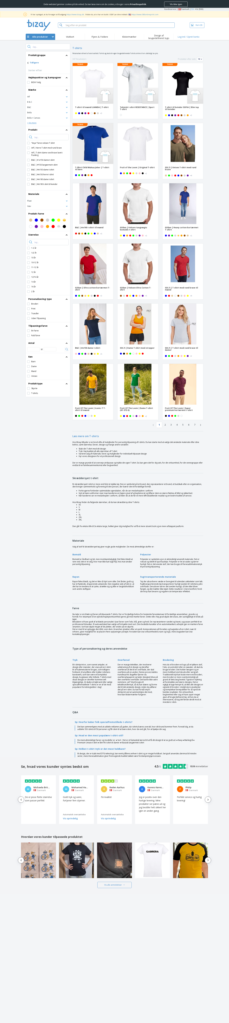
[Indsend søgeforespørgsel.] (29, 46)
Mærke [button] (32, 89)
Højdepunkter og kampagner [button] (44, 77)
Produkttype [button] (35, 383)
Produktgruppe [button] (36, 55)
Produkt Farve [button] (36, 213)
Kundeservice (170, 9)
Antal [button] (31, 342)
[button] (48, 96)
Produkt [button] (32, 129)
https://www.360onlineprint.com (144, 14)
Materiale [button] (33, 193)
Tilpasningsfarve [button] (38, 325)
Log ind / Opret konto (188, 36)
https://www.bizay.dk (75, 14)
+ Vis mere (31, 123)
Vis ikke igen (176, 4)
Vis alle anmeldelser (113, 885)
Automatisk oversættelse (74, 814)
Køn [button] (30, 356)
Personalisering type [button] (40, 298)
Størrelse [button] (33, 234)
